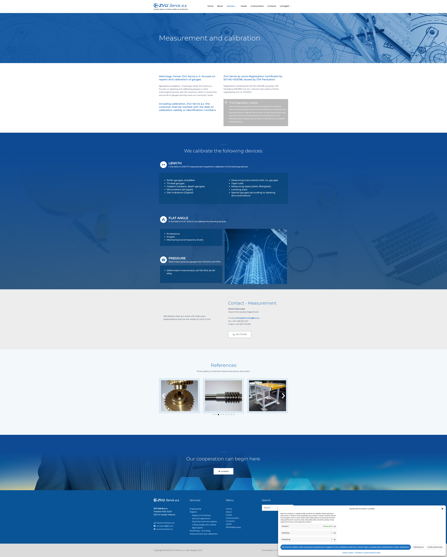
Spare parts (197, 528)
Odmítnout (418, 547)
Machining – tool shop (200, 531)
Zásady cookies (347, 552)
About (220, 6)
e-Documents (257, 6)
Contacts (271, 6)
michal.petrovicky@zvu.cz (247, 318)
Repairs (193, 512)
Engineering (195, 509)
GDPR (229, 524)
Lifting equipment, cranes (204, 525)
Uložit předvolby (434, 547)
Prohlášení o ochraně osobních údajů (367, 552)
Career (244, 6)
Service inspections (201, 518)
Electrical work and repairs (204, 521)
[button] (442, 509)
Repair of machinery (201, 515)
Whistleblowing (233, 527)
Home (210, 6)
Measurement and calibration (204, 534)
